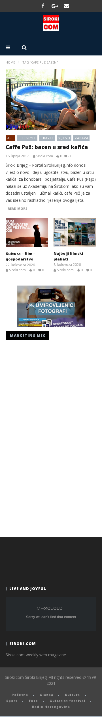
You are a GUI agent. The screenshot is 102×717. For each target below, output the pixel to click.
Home (10, 62)
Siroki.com (44, 156)
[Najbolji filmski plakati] (75, 232)
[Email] (67, 6)
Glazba (46, 694)
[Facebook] (43, 6)
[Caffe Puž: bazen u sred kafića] (51, 99)
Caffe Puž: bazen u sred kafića (47, 147)
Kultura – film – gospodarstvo (20, 256)
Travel (47, 138)
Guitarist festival (67, 700)
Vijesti (64, 138)
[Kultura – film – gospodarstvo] (27, 232)
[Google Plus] (55, 6)
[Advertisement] (48, 437)
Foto (33, 700)
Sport (11, 700)
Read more (17, 208)
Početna (20, 694)
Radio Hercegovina (51, 706)
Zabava (81, 138)
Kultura (72, 694)
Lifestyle (27, 138)
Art (10, 138)
